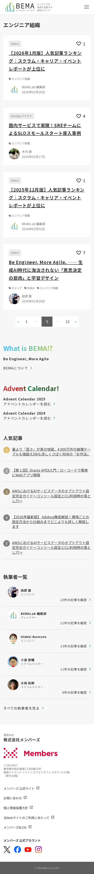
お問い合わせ (12, 798)
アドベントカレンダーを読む (27, 404)
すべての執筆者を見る (21, 708)
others (15, 43)
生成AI (31, 288)
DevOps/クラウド (21, 116)
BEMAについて (15, 368)
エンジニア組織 (21, 79)
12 (68, 321)
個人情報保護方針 (15, 808)
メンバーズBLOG (15, 827)
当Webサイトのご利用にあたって (26, 817)
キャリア (17, 288)
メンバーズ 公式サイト (19, 788)
